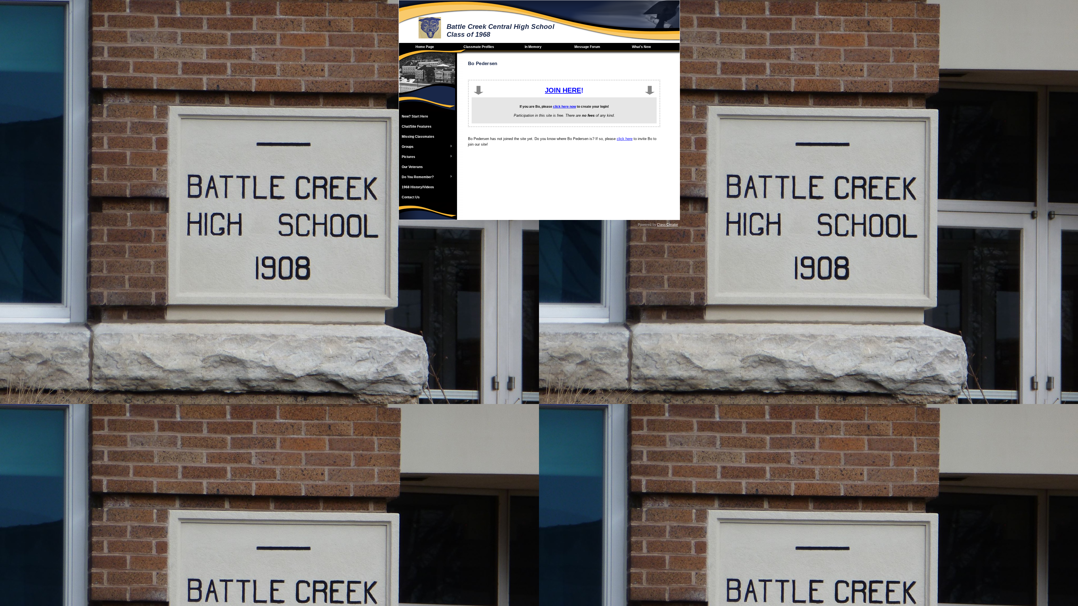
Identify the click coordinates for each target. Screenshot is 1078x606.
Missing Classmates (418, 137)
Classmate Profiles (478, 47)
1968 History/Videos (418, 187)
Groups (406, 147)
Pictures (407, 157)
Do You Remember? (416, 177)
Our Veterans (412, 167)
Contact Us (411, 197)
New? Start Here (415, 116)
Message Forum (587, 47)
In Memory (533, 47)
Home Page (424, 47)
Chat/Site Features (416, 126)
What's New (641, 47)
